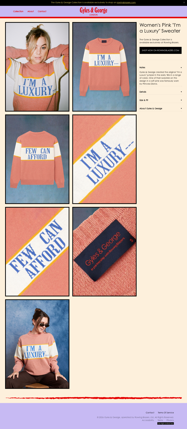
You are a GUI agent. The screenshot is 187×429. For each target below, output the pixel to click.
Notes (142, 67)
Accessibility (148, 420)
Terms (160, 420)
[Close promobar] (184, 2)
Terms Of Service (166, 412)
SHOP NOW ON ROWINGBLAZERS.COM (160, 50)
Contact (150, 412)
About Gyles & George (151, 108)
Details (143, 92)
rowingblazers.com (126, 2)
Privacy (170, 420)
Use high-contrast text (165, 423)
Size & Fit (144, 100)
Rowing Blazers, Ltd (144, 417)
